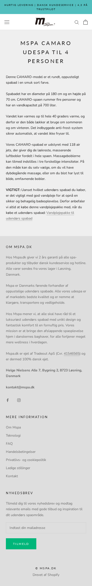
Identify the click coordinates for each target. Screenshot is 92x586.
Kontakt (12, 476)
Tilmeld (21, 544)
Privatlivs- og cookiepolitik (26, 460)
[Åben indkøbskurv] (85, 22)
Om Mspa (13, 427)
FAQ (9, 443)
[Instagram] (19, 400)
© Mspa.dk (46, 568)
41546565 (71, 353)
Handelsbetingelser (21, 451)
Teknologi (13, 435)
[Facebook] (7, 400)
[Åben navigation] (6, 22)
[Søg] (77, 22)
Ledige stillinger (18, 468)
